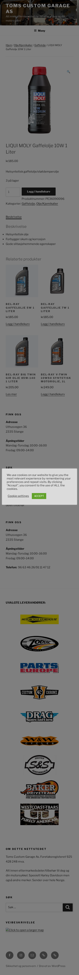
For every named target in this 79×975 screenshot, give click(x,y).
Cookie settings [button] (18, 496)
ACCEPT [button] (39, 495)
